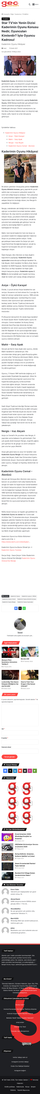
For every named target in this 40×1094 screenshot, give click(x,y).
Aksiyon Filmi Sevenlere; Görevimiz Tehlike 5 (9, 662)
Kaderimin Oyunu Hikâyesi (15, 133)
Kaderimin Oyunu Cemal (8, 599)
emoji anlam (20, 1022)
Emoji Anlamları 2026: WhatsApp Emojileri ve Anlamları (23, 836)
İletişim (33, 1087)
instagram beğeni (20, 1070)
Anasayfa (6, 14)
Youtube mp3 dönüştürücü (20, 1031)
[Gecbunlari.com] (10, 4)
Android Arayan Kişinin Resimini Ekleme (20, 1013)
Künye (27, 1087)
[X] (20, 608)
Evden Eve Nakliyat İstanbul (20, 1066)
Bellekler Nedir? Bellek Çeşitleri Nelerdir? (20, 1018)
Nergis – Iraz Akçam (16, 143)
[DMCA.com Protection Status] (15, 1045)
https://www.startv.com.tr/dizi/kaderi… (16, 542)
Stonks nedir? (20, 1005)
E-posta (5, 738)
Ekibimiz (13, 1090)
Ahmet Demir (15, 899)
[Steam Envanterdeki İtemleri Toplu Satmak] (7, 866)
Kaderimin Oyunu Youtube (11, 550)
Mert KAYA (14, 918)
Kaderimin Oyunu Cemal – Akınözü (22, 146)
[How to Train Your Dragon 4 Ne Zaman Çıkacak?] (30, 675)
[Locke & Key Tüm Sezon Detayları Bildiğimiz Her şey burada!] (10, 675)
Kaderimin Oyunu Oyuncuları (25, 602)
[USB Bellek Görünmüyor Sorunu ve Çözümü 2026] (7, 847)
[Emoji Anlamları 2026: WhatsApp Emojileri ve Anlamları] (7, 837)
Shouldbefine (15, 909)
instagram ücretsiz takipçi (20, 1062)
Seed (4, 48)
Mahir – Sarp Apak (15, 139)
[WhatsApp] (24, 608)
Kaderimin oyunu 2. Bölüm (29, 596)
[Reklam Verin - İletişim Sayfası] (13, 789)
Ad (3, 729)
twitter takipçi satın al (20, 1057)
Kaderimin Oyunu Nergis (9, 602)
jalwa (13, 928)
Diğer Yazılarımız (16, 14)
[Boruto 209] (30, 652)
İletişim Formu (6, 964)
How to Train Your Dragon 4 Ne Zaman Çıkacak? (28, 684)
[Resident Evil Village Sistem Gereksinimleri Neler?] (7, 876)
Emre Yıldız (15, 889)
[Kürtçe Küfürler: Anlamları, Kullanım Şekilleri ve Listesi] (7, 857)
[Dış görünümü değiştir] (30, 5)
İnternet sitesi (6, 747)
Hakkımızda (20, 1087)
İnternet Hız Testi (20, 1027)
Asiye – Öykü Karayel (16, 136)
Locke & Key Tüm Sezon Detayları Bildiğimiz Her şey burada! (10, 684)
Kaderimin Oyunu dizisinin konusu (26, 599)
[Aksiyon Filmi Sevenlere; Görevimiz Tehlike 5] (10, 652)
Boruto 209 (25, 659)
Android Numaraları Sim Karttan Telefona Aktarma (20, 1009)
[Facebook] (16, 608)
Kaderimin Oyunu (15, 596)
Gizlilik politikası (9, 1087)
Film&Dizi (25, 14)
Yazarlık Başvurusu (23, 1090)
